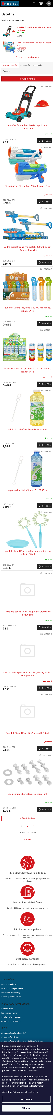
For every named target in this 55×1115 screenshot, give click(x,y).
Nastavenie (26, 1099)
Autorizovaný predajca (10, 1021)
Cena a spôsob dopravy (11, 997)
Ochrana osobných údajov (12, 988)
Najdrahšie (37, 65)
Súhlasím (26, 1108)
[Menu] (48, 3)
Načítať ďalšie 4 (27, 818)
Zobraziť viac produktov (26, 57)
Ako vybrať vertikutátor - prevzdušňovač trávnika (22, 1041)
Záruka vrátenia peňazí (11, 1017)
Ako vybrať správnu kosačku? (13, 1033)
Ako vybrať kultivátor (10, 1037)
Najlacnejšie (25, 65)
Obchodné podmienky (10, 992)
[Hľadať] (34, 3)
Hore (28, 839)
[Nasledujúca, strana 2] (27, 826)
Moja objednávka (8, 984)
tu (37, 1092)
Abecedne (7, 71)
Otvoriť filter (27, 79)
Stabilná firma (7, 1009)
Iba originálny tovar (9, 1013)
